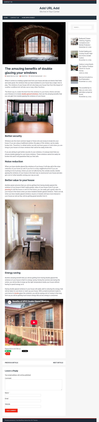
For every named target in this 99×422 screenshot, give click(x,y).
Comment (8, 378)
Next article (58, 362)
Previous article (11, 362)
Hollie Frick (24, 76)
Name (7, 393)
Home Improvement (28, 17)
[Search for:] (82, 27)
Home (6, 17)
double (16, 293)
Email (7, 398)
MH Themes (34, 420)
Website (7, 404)
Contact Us (8, 2)
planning (8, 189)
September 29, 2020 (12, 76)
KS (8, 353)
